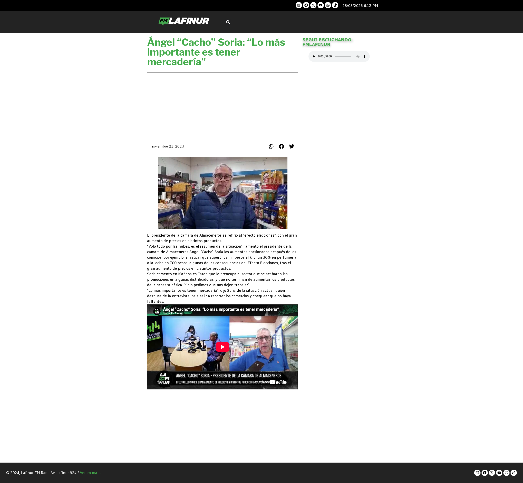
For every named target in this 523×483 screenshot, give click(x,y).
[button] (228, 22)
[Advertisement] (222, 107)
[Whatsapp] (328, 5)
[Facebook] (306, 5)
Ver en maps (90, 473)
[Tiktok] (335, 5)
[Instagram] (299, 5)
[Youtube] (320, 5)
